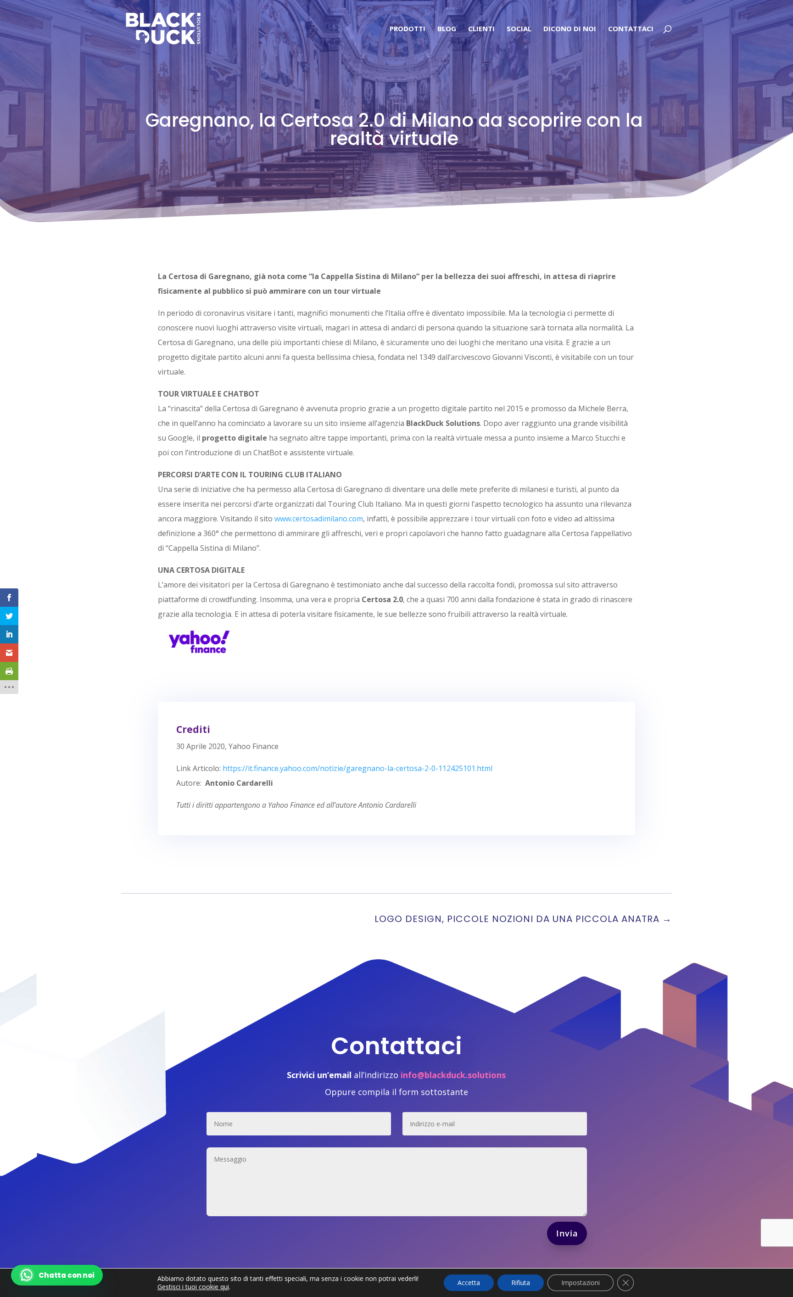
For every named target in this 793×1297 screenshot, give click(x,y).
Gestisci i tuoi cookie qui (193, 1287)
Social (519, 29)
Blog (446, 29)
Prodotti (407, 29)
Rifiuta (520, 1282)
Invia (567, 1233)
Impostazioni (580, 1282)
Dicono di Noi (569, 29)
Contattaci (630, 29)
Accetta (469, 1282)
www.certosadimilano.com (318, 519)
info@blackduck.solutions (453, 1074)
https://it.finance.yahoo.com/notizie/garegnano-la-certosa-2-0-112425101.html (357, 768)
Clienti (481, 29)
